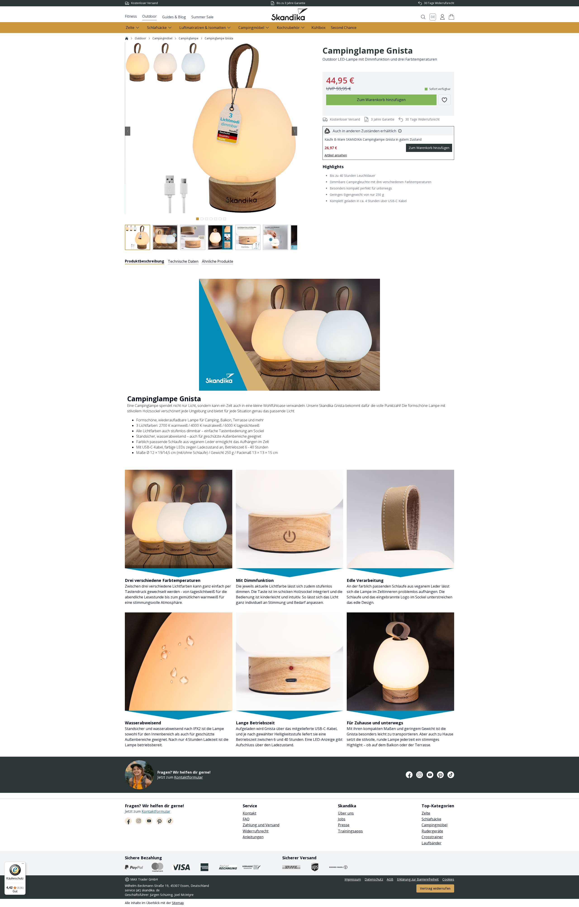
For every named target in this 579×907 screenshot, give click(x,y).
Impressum (352, 879)
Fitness (131, 16)
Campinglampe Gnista (219, 38)
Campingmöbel (162, 38)
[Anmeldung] (442, 17)
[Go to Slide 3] (206, 218)
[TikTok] (450, 774)
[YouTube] (430, 774)
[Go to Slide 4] (211, 218)
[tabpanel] (289, 507)
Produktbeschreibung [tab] (144, 261)
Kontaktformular (188, 777)
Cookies (448, 879)
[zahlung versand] (134, 867)
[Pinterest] (440, 774)
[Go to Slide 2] (202, 218)
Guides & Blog (174, 16)
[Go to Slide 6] (220, 218)
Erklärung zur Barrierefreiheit (418, 879)
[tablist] (179, 261)
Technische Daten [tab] (183, 261)
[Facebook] (409, 774)
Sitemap (178, 903)
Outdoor (149, 16)
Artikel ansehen (336, 155)
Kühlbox (318, 27)
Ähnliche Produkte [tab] (217, 261)
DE (433, 17)
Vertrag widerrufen (435, 888)
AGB (390, 879)
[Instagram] (419, 774)
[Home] (126, 38)
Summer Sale (202, 16)
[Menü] (23, 864)
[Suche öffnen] (423, 17)
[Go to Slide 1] (197, 218)
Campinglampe (188, 38)
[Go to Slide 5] (215, 218)
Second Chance (343, 27)
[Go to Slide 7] (224, 218)
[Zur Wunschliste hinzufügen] (444, 99)
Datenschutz (374, 879)
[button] (451, 17)
